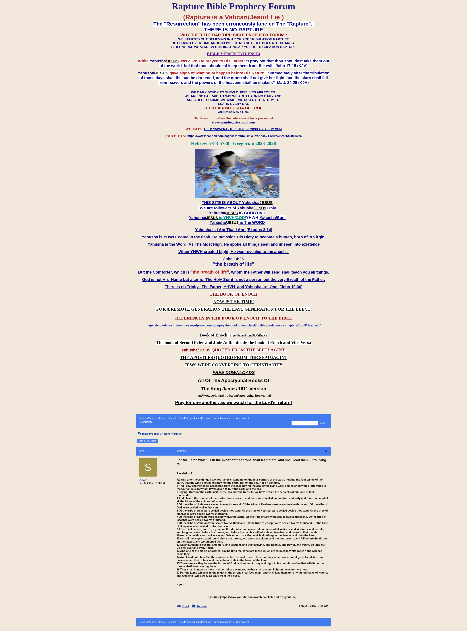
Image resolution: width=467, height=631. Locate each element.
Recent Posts (145, 422)
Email (185, 606)
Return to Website (147, 418)
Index (162, 418)
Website (201, 606)
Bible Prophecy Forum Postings (194, 418)
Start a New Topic (147, 441)
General (172, 418)
